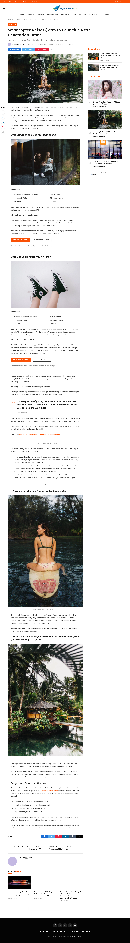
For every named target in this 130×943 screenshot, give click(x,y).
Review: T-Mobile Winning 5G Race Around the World (106, 103)
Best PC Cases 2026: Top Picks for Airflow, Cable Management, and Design (44, 894)
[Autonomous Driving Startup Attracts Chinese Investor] (93, 67)
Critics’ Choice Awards (49, 791)
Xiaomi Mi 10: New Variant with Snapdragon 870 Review (105, 162)
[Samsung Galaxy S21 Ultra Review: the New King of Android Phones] (105, 119)
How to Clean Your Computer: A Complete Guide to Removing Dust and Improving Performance (71, 895)
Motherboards (52, 14)
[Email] (3, 132)
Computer (31, 14)
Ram (74, 14)
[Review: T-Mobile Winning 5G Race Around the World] (105, 89)
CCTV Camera (105, 14)
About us (17, 2)
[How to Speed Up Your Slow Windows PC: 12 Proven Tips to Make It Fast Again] (19, 882)
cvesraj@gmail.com (19, 44)
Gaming (41, 14)
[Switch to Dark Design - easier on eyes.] (124, 1)
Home (22, 14)
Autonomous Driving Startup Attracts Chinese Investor (110, 66)
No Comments (60, 44)
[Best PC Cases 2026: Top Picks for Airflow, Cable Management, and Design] (45, 882)
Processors (65, 14)
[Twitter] (3, 117)
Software (82, 14)
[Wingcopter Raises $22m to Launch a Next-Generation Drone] (45, 78)
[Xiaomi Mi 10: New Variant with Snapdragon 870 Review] (105, 149)
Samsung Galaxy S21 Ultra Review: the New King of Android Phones (106, 133)
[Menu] (4, 8)
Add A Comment (45, 908)
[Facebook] (3, 112)
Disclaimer (26, 2)
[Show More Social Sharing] (51, 49)
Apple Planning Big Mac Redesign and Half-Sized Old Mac (110, 55)
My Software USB (77, 936)
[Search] (126, 1)
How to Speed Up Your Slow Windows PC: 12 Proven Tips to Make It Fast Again (19, 894)
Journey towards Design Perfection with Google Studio (39, 434)
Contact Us (35, 2)
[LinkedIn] (3, 122)
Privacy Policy (8, 2)
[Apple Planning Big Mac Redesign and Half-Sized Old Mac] (93, 56)
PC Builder (93, 14)
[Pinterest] (3, 127)
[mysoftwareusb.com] (65, 7)
